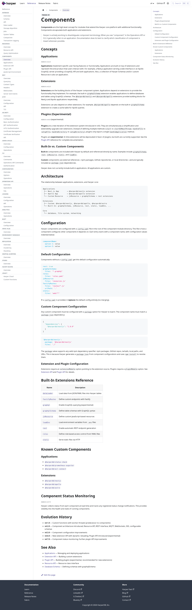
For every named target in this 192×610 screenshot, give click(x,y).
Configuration (157, 31)
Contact (125, 600)
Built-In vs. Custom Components (165, 24)
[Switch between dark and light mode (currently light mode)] (168, 3)
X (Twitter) (77, 596)
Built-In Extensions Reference (162, 44)
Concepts (156, 11)
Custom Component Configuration (166, 37)
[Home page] (43, 10)
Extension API (47, 372)
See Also (155, 63)
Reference (31, 3)
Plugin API (45, 140)
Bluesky (76, 600)
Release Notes (44, 3)
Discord (76, 589)
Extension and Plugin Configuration (166, 40)
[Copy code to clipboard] (145, 188)
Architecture (157, 27)
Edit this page (49, 575)
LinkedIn (77, 593)
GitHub (160, 3)
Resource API (50, 563)
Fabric (55, 3)
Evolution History (158, 60)
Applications (50, 553)
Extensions (158, 18)
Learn (22, 3)
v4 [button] (151, 3)
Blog (124, 593)
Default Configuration (162, 34)
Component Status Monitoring (163, 57)
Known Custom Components (162, 47)
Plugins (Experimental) (162, 21)
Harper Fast (127, 589)
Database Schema (52, 566)
